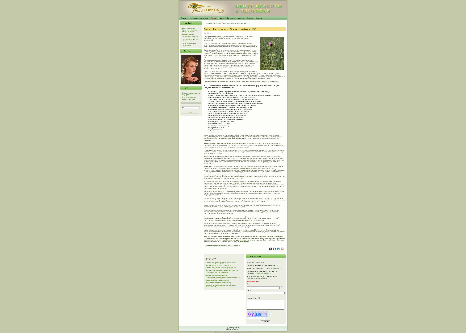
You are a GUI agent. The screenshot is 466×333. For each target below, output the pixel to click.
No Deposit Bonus (247, 332)
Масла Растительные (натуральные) (234, 23)
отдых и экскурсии (242, 242)
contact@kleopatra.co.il (264, 273)
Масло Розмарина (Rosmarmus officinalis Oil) (222, 270)
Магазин (217, 23)
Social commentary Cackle (280, 251)
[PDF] (205, 33)
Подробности (252, 298)
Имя (249, 284)
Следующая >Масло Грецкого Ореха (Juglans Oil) (222, 246)
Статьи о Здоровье (189, 97)
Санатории (277, 236)
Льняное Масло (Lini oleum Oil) (217, 273)
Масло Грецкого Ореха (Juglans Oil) (218, 265)
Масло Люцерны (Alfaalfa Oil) (216, 275)
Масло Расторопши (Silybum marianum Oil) (230, 29)
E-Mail (249, 291)
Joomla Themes (218, 332)
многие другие (257, 240)
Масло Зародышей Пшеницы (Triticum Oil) (221, 268)
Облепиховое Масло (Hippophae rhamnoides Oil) (223, 278)
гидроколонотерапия (242, 240)
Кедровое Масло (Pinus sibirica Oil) (218, 283)
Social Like (283, 250)
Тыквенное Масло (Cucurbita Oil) (217, 280)
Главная (209, 23)
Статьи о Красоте (188, 100)
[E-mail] (210, 33)
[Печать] (208, 33)
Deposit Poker (235, 332)
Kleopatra (235, 327)
